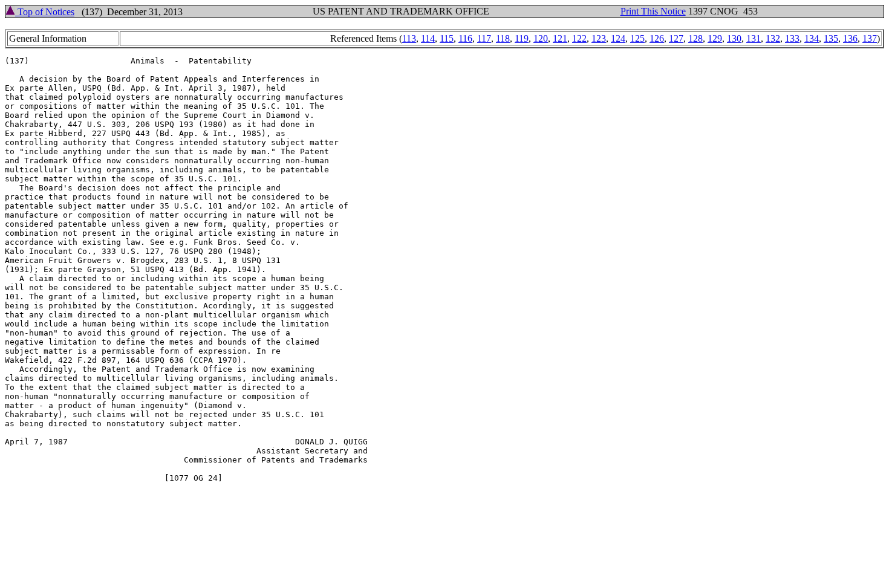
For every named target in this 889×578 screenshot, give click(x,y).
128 (695, 38)
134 (811, 38)
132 (773, 38)
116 (465, 38)
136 (850, 38)
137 (869, 38)
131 (753, 38)
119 (522, 38)
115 (447, 38)
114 (428, 38)
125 (637, 38)
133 (792, 38)
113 (409, 38)
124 (618, 38)
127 (676, 38)
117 (484, 38)
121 (560, 38)
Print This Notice (653, 11)
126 (657, 38)
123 (598, 38)
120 (540, 38)
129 (715, 38)
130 (734, 38)
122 (579, 38)
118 (503, 38)
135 (831, 38)
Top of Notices (44, 12)
